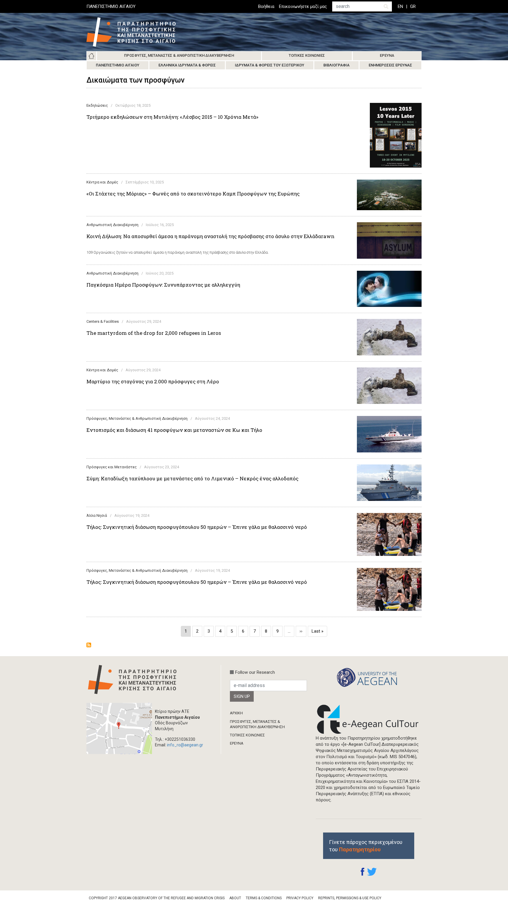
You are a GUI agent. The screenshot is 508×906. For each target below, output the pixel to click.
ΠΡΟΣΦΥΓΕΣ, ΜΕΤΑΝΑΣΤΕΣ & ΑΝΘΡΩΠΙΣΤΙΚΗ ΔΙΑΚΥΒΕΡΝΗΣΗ (257, 724)
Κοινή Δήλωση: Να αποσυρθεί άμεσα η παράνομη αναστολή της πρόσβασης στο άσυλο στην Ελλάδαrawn (210, 236)
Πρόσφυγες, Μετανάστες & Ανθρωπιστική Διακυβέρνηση (179, 55)
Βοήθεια (266, 6)
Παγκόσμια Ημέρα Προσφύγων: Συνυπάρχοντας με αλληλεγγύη (163, 284)
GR (413, 6)
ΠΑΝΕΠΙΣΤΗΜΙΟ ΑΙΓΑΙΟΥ (111, 6)
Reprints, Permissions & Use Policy (349, 898)
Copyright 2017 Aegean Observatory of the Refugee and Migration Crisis (157, 898)
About (235, 898)
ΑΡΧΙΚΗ (236, 713)
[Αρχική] (135, 32)
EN (400, 6)
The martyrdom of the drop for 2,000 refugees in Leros (153, 333)
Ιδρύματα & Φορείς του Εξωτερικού (269, 65)
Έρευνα (387, 55)
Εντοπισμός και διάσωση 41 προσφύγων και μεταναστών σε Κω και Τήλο (174, 430)
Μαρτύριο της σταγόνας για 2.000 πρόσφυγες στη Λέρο (152, 381)
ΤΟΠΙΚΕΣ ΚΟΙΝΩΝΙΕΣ (247, 735)
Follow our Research (255, 672)
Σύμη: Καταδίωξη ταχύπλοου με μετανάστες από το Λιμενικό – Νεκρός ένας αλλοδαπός (192, 478)
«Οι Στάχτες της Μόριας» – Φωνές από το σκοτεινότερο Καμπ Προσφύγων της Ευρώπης (193, 193)
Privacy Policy (299, 898)
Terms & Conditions (264, 898)
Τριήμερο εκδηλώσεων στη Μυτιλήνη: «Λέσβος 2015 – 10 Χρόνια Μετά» (172, 117)
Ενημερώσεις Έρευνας (390, 65)
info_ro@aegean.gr (185, 745)
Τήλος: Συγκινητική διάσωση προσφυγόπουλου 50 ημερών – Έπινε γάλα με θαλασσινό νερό (196, 527)
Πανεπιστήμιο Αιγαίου (117, 65)
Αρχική (91, 55)
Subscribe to (88, 645)
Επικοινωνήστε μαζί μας (303, 6)
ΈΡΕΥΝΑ (236, 743)
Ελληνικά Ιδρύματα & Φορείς (187, 65)
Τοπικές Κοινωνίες (307, 55)
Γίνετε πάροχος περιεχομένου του (365, 845)
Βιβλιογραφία (336, 65)
